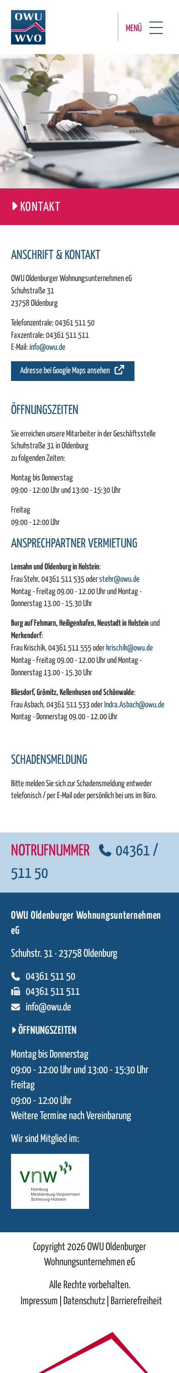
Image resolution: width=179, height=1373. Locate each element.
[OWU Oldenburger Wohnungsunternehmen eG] (28, 27)
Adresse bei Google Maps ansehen (65, 371)
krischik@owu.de (129, 648)
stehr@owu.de (119, 579)
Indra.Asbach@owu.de (134, 705)
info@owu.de (47, 347)
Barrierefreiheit (136, 1301)
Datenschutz (84, 1301)
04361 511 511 (67, 335)
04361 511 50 (75, 323)
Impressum (39, 1301)
